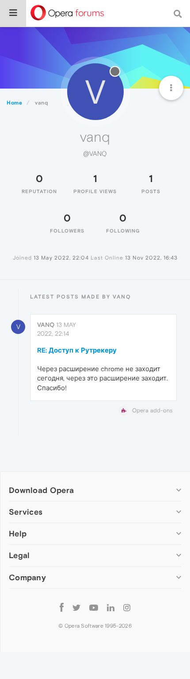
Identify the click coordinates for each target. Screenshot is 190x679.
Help (18, 533)
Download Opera (41, 490)
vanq (45, 324)
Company (27, 577)
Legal (19, 555)
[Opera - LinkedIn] (111, 607)
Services (25, 511)
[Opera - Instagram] (127, 607)
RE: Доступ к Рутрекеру (77, 350)
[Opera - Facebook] (61, 607)
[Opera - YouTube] (94, 607)
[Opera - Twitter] (76, 607)
